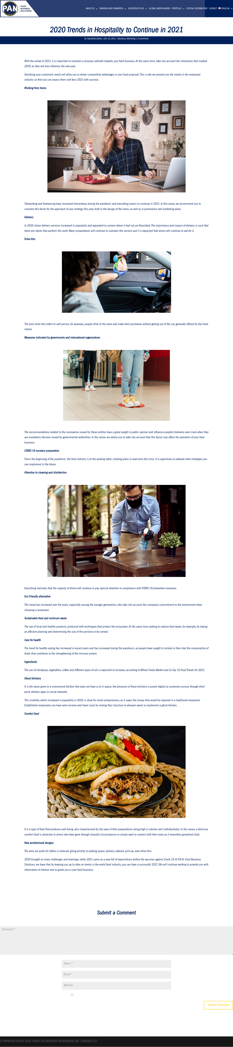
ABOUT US (90, 8)
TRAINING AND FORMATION (111, 8)
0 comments (143, 39)
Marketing (131, 39)
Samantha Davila (94, 39)
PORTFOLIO (176, 8)
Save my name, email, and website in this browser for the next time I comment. (119, 995)
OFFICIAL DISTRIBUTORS (196, 8)
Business (122, 39)
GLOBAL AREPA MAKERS (159, 8)
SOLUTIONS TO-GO (136, 8)
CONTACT (213, 8)
